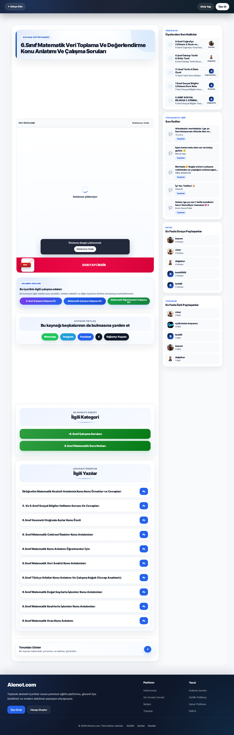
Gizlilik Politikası (197, 589)
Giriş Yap (205, 6)
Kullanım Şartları (198, 582)
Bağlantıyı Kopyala (116, 283)
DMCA (192, 603)
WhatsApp (50, 283)
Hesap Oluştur (38, 602)
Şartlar (141, 618)
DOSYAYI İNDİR (94, 211)
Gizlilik (130, 618)
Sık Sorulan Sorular (153, 589)
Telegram (68, 283)
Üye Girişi (16, 602)
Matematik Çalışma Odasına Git (85, 247)
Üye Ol (222, 6)
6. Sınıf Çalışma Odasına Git (41, 247)
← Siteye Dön (15, 6)
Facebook (85, 283)
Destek (152, 618)
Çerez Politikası (197, 596)
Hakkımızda (150, 582)
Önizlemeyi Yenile (140, 69)
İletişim (147, 596)
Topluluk (181, 139)
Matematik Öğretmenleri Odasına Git (129, 247)
